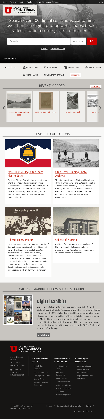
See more (75, 75)
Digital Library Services (39, 367)
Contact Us (16, 370)
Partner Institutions (84, 366)
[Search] (92, 41)
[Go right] (98, 107)
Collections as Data (63, 381)
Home (5, 2)
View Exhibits (43, 335)
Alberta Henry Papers (20, 239)
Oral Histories (94, 67)
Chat (31, 2)
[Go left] (5, 107)
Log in (100, 2)
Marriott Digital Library (61, 367)
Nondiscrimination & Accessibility (69, 406)
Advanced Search (58, 48)
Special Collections (41, 372)
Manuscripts (73, 67)
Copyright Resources (42, 375)
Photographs (31, 75)
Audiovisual (52, 67)
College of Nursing (66, 239)
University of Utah (55, 75)
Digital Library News (63, 385)
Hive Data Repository (64, 394)
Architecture (31, 67)
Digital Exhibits (61, 378)
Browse (13, 2)
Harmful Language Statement (48, 2)
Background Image (9, 58)
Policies (89, 411)
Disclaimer (77, 411)
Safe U (88, 406)
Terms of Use (39, 379)
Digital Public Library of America (85, 376)
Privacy (49, 406)
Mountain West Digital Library (83, 370)
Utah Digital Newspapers (60, 373)
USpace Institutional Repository (63, 389)
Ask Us (21, 2)
